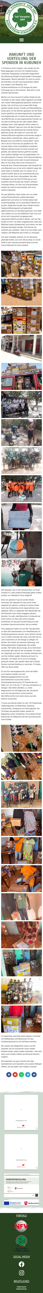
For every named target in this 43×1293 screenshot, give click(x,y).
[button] (21, 39)
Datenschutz (21, 1289)
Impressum (21, 1287)
